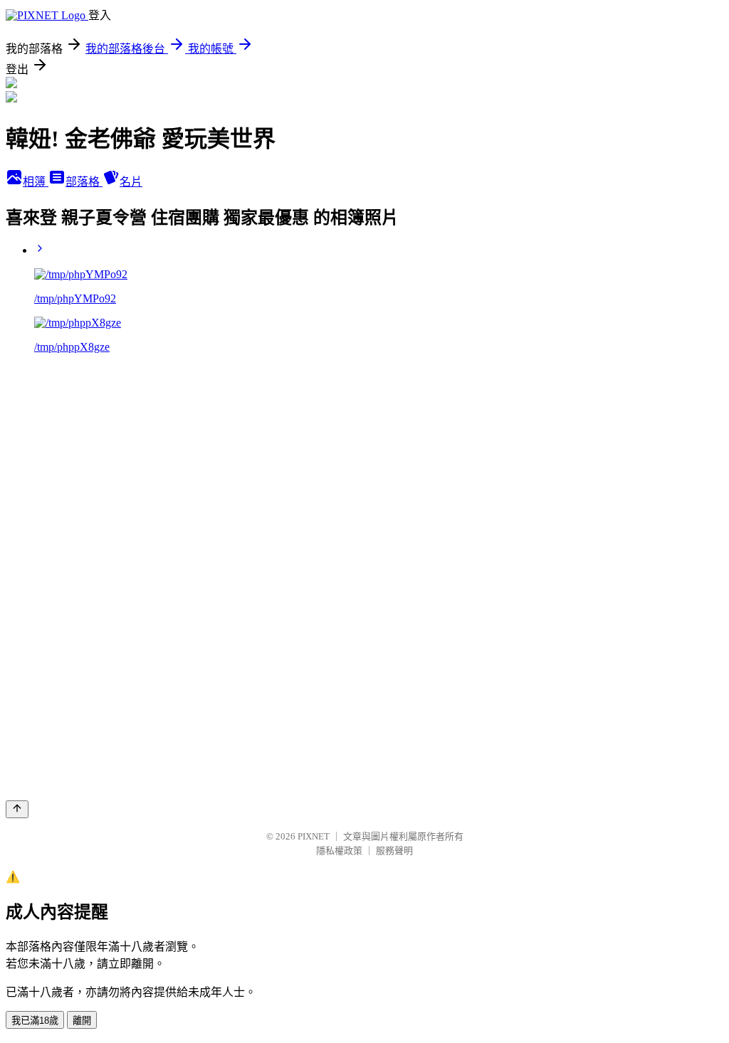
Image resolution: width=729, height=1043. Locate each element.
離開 (82, 1020)
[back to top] (17, 809)
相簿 (35, 182)
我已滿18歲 (34, 1020)
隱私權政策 (339, 850)
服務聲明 (394, 850)
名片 (131, 182)
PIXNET (314, 836)
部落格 (84, 182)
